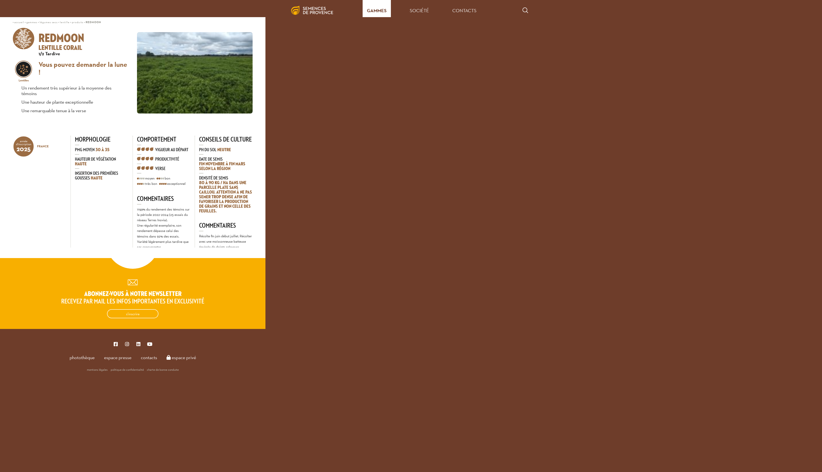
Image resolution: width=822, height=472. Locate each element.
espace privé (183, 357)
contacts (464, 10)
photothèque (82, 357)
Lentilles (24, 80)
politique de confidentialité (127, 370)
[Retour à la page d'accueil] (315, 8)
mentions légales (97, 370)
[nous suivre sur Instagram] (127, 344)
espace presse (117, 357)
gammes (377, 10)
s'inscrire (133, 313)
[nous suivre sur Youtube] (149, 344)
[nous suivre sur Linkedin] (138, 344)
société (419, 10)
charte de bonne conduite (163, 370)
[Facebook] (115, 344)
